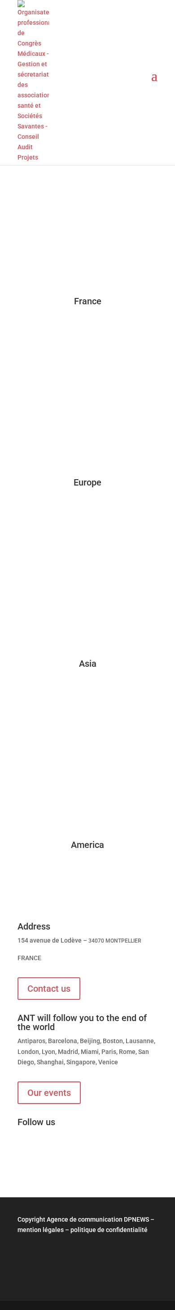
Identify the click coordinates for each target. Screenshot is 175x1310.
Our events (49, 1092)
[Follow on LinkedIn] (25, 1152)
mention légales (41, 1229)
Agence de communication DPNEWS (98, 1219)
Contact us (48, 988)
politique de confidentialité (109, 1229)
